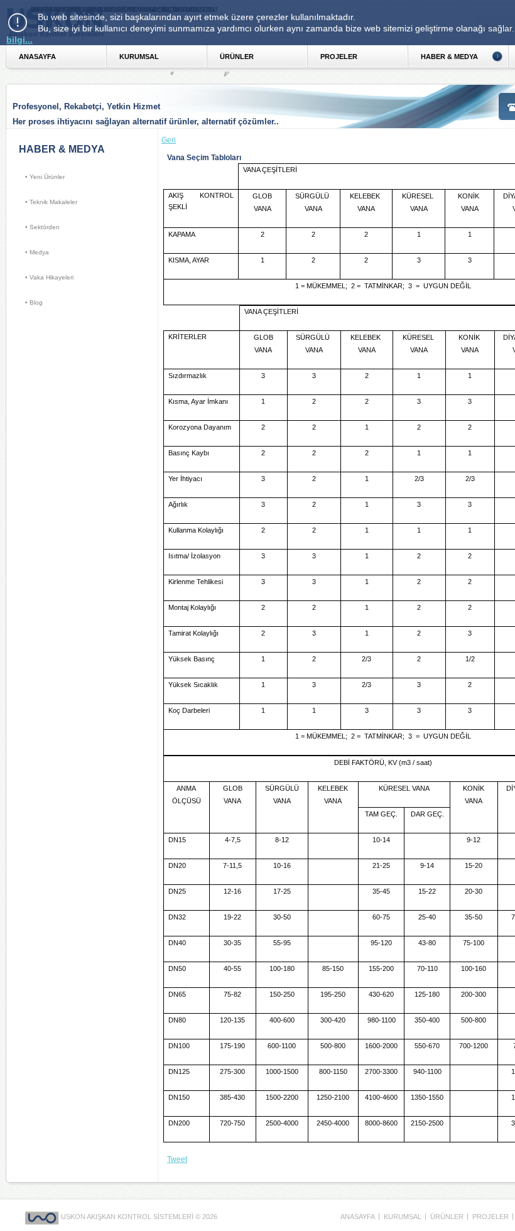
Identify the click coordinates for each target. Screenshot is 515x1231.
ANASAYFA (37, 56)
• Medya (37, 252)
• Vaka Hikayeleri (49, 277)
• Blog (34, 302)
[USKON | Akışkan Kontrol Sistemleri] (43, 1216)
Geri (168, 140)
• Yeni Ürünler (45, 176)
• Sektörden (42, 227)
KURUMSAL (139, 56)
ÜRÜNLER (237, 56)
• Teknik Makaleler (51, 201)
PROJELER (338, 56)
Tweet (177, 1159)
